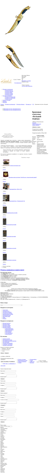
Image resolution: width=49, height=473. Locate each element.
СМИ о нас (32, 361)
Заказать (2, 378)
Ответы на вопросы (22, 361)
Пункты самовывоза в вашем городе (12, 270)
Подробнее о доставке (26, 80)
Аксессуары (5, 309)
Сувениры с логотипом (7, 344)
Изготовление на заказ (7, 339)
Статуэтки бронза (8, 333)
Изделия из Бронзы (9, 91)
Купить (4, 169)
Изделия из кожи (6, 324)
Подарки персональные (7, 343)
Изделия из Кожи (8, 92)
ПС (33, 104)
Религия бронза (8, 334)
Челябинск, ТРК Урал (6, 348)
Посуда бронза (8, 331)
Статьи (31, 360)
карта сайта (3, 365)
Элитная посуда (6, 311)
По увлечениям (6, 342)
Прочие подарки (8, 99)
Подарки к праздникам (7, 345)
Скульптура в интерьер (7, 313)
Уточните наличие (6, 349)
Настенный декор (6, 316)
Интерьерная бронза (9, 329)
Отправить (3, 405)
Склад (3, 350)
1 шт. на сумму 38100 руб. (27, 86)
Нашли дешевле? (35, 125)
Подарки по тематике (7, 95)
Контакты (5, 102)
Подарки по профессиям (10, 96)
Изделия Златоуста (9, 90)
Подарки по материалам (8, 89)
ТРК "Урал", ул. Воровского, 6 (9, 363)
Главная (2, 104)
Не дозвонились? (18, 82)
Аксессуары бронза (9, 328)
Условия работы (33, 359)
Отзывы (4, 267)
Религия (4, 318)
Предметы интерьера (7, 312)
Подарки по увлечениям (10, 97)
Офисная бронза (8, 330)
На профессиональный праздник (9, 340)
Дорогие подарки (6, 338)
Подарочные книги (7, 315)
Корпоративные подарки (8, 314)
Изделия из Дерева (9, 93)
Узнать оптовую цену (36, 123)
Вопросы (5, 101)
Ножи (4, 317)
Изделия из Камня (9, 94)
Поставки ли (28, 104)
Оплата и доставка (6, 100)
